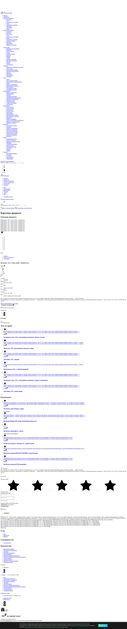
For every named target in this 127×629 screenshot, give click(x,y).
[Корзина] (4, 172)
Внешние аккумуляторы (12, 71)
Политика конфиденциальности (12, 555)
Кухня (8, 79)
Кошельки (9, 50)
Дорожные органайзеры (12, 99)
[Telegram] (4, 315)
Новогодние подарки (11, 133)
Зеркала (8, 62)
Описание (4, 468)
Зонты (8, 52)
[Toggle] (1, 321)
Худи (7, 21)
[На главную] (3, 527)
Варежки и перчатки (11, 60)
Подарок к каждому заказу (7, 161)
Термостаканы (10, 93)
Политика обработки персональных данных (15, 557)
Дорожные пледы (10, 101)
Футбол (8, 150)
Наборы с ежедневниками (13, 121)
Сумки (8, 58)
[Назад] (2, 253)
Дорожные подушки (11, 96)
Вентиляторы (9, 75)
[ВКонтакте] (4, 313)
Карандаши (9, 112)
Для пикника (9, 104)
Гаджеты (6, 66)
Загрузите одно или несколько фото (9, 503)
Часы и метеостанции (11, 80)
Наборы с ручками (11, 123)
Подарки (6, 124)
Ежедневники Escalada (12, 115)
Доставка (18, 208)
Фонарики (9, 76)
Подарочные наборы (11, 125)
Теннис (8, 149)
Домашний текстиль (11, 89)
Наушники (9, 74)
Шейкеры (8, 143)
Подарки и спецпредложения (11, 561)
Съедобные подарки (11, 88)
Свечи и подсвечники (11, 131)
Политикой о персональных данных (79, 625)
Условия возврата (8, 559)
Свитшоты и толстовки (12, 22)
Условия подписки (8, 562)
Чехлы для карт (10, 51)
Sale (5, 194)
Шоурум (6, 536)
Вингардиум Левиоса (11, 129)
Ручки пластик (10, 108)
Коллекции (6, 17)
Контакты (6, 567)
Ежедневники (9, 113)
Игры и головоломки (11, 84)
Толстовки (9, 156)
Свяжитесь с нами (5, 593)
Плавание (8, 148)
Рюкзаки (8, 55)
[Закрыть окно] (3, 610)
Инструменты (9, 87)
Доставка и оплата (8, 196)
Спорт (5, 137)
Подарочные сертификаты (10, 550)
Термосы (8, 95)
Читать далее (4, 303)
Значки (8, 63)
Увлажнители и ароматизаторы (14, 81)
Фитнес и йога (10, 145)
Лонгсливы (9, 34)
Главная (6, 256)
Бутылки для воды (11, 140)
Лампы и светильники (12, 128)
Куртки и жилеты (10, 40)
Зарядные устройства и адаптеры (14, 67)
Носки (8, 29)
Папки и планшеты (11, 119)
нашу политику (29, 627)
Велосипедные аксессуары (13, 141)
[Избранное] (4, 170)
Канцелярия (7, 105)
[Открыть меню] (2, 13)
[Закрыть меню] (2, 175)
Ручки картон (9, 109)
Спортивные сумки (11, 146)
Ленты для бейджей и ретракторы (14, 120)
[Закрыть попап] (1, 474)
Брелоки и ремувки (11, 59)
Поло (7, 23)
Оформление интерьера (12, 85)
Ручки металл (9, 107)
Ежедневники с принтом (12, 116)
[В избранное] (2, 232)
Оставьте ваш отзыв (6, 493)
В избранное (10, 305)
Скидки (5, 152)
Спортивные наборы (11, 144)
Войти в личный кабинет (8, 208)
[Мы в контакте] (4, 570)
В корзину (3, 305)
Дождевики (9, 27)
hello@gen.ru (7, 599)
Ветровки (8, 26)
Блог (5, 534)
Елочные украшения (11, 135)
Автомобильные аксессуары (13, 97)
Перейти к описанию (12, 303)
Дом (5, 77)
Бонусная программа (26, 208)
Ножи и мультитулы (11, 92)
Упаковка (8, 127)
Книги (8, 83)
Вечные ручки (10, 111)
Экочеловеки (9, 158)
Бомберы (8, 33)
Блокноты (8, 117)
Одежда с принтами (9, 18)
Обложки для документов (12, 48)
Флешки (8, 72)
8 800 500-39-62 (7, 598)
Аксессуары (7, 47)
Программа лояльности (9, 578)
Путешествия (7, 91)
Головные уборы (10, 54)
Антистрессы (9, 64)
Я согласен (103, 625)
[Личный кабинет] (5, 13)
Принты (6, 15)
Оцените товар (5, 479)
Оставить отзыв (4, 506)
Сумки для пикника (11, 103)
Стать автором (7, 542)
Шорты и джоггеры (11, 44)
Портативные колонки (12, 70)
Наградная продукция (11, 132)
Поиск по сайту (4, 162)
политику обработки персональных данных (44, 627)
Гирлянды (8, 136)
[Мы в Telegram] (4, 572)
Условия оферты (8, 554)
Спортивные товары (11, 139)
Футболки (9, 19)
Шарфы (8, 56)
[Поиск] (4, 165)
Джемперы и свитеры (11, 25)
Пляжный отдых (10, 100)
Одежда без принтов (9, 30)
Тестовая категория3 (11, 153)
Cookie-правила (7, 558)
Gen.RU (4, 574)
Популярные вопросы (9, 553)
